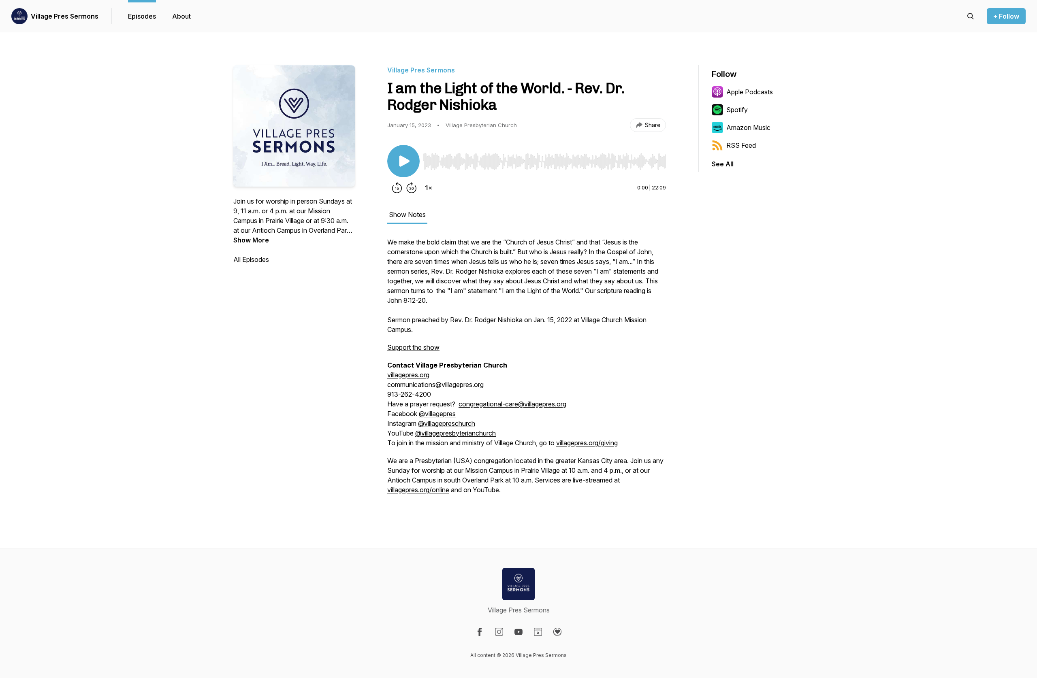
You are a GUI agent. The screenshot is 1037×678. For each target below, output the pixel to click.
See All (723, 164)
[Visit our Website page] (538, 632)
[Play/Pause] (403, 161)
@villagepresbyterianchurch (455, 433)
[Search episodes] (970, 16)
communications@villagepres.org (435, 384)
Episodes (142, 16)
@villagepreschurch (446, 423)
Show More (251, 240)
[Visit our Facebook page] (480, 632)
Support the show (413, 347)
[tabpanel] (526, 370)
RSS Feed (741, 145)
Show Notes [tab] (407, 214)
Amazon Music (748, 127)
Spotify (737, 110)
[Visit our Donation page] (557, 632)
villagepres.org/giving (587, 443)
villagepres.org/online (418, 490)
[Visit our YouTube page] (518, 632)
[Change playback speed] (428, 187)
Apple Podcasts (749, 92)
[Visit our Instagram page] (499, 632)
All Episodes (251, 259)
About (181, 16)
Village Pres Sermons (64, 16)
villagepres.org (408, 375)
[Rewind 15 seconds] (397, 187)
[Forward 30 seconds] (411, 187)
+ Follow (1006, 16)
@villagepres (437, 414)
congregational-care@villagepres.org (512, 404)
